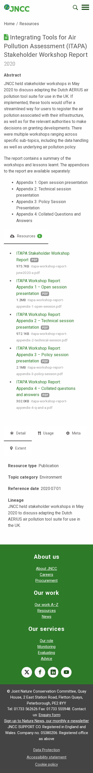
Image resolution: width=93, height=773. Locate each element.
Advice (46, 658)
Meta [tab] (76, 433)
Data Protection (46, 750)
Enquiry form (49, 715)
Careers (46, 574)
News (46, 616)
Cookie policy (46, 764)
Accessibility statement (46, 757)
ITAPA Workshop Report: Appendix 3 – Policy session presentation (42, 354)
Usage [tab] (48, 433)
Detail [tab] (20, 433)
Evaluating (46, 652)
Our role (46, 640)
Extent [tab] (20, 448)
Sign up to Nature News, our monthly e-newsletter (46, 721)
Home (9, 23)
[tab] (26, 236)
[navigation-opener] (85, 7)
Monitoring (46, 646)
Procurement (46, 580)
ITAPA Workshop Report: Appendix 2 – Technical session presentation (45, 321)
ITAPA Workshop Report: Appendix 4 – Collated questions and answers (45, 388)
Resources (29, 23)
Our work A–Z (46, 604)
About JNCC (46, 568)
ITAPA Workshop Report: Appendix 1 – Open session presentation (41, 287)
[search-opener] (75, 7)
